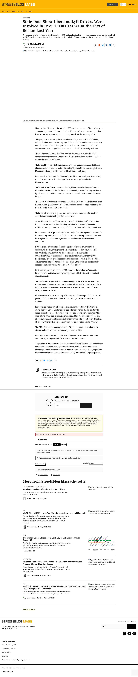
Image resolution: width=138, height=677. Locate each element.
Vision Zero (26, 18)
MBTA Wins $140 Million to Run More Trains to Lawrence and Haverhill (54, 513)
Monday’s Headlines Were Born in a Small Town (44, 489)
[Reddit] (124, 633)
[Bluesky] (129, 633)
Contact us (5, 656)
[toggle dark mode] (123, 4)
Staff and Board (6, 652)
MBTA (24, 535)
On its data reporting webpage (47, 270)
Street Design (27, 559)
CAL (30, 11)
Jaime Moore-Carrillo (34, 598)
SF (26, 11)
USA (3, 11)
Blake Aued (31, 498)
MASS (13, 11)
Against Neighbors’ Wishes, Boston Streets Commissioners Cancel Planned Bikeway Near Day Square (52, 563)
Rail (24, 510)
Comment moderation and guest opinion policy (16, 660)
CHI (22, 11)
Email (57, 405)
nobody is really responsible (68, 273)
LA (18, 11)
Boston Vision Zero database (64, 205)
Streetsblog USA (29, 486)
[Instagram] (134, 633)
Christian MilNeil (37, 44)
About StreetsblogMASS (9, 645)
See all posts (28, 609)
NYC (8, 11)
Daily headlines (40, 486)
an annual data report (57, 142)
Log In (111, 4)
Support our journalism (8, 648)
